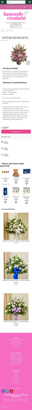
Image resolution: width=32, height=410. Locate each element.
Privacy (16, 379)
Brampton (13, 401)
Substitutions (16, 380)
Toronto (21, 401)
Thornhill (26, 399)
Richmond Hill (12, 399)
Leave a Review (16, 377)
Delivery (16, 375)
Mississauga (7, 401)
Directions (16, 346)
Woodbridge (19, 399)
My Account (16, 382)
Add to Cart (16, 131)
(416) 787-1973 (17, 27)
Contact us (16, 374)
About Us (16, 372)
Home (2, 31)
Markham (5, 399)
